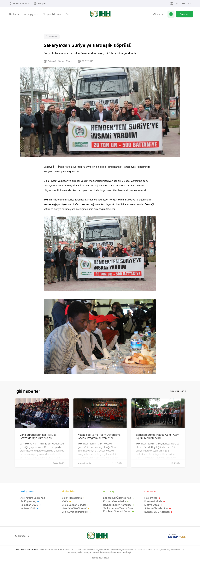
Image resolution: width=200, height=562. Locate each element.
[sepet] (171, 14)
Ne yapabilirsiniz (52, 14)
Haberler (53, 36)
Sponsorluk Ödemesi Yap (117, 497)
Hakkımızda (151, 497)
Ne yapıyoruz (31, 14)
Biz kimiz (14, 14)
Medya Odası (151, 504)
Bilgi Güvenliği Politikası (75, 511)
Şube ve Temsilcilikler (156, 508)
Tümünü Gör (177, 391)
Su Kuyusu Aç (28, 501)
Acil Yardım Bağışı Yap (32, 497)
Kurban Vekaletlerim (114, 501)
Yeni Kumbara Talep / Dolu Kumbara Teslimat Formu (118, 510)
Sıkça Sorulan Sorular (74, 504)
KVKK (65, 501)
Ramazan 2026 (29, 504)
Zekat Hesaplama (72, 497)
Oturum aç (158, 14)
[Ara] (68, 14)
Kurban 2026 (28, 508)
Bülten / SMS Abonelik (157, 511)
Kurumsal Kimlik (153, 501)
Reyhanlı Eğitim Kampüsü (117, 504)
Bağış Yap (184, 14)
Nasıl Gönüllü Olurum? (74, 508)
